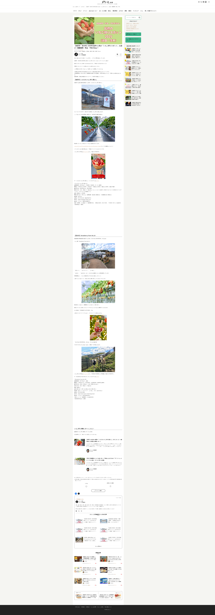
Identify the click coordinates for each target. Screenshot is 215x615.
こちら (97, 180)
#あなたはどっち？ (129, 30)
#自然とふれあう (136, 23)
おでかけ (82, 6)
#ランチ (127, 25)
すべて (75, 10)
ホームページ (86, 151)
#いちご (99, 51)
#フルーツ (76, 51)
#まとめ (80, 51)
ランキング (136, 10)
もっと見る (97, 546)
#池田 (91, 51)
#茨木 (93, 51)
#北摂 (96, 51)
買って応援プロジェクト (151, 10)
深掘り (130, 10)
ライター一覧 (118, 497)
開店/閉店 (115, 10)
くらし (141, 10)
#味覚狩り (84, 51)
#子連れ (87, 51)
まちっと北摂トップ (76, 6)
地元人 (109, 10)
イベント (85, 10)
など (100, 146)
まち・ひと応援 (102, 10)
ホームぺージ (86, 373)
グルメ (80, 10)
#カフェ (131, 25)
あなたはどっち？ (93, 10)
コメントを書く (99, 490)
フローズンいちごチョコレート (92, 146)
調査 (126, 10)
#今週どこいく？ (129, 23)
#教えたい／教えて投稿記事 (131, 26)
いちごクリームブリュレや (80, 146)
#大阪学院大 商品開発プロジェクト (132, 28)
